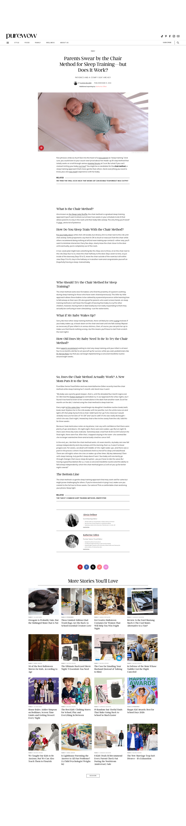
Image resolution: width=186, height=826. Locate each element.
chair (60, 223)
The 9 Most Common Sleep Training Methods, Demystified (81, 498)
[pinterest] (41, 148)
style (16, 43)
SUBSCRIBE (167, 42)
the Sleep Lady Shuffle (78, 214)
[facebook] (86, 567)
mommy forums (94, 163)
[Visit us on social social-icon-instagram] (174, 36)
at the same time (73, 407)
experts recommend (69, 348)
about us (64, 43)
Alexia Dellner (85, 83)
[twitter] (93, 567)
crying (116, 321)
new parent (103, 158)
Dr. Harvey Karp (62, 354)
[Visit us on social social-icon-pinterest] (166, 36)
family (38, 43)
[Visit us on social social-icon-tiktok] (162, 36)
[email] (4, 51)
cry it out (82, 166)
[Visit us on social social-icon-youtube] (178, 36)
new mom (73, 172)
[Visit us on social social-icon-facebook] (170, 36)
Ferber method (76, 397)
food (27, 43)
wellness (50, 43)
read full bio (86, 527)
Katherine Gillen (101, 86)
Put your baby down (64, 235)
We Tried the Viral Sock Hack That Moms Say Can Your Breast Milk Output (92, 181)
